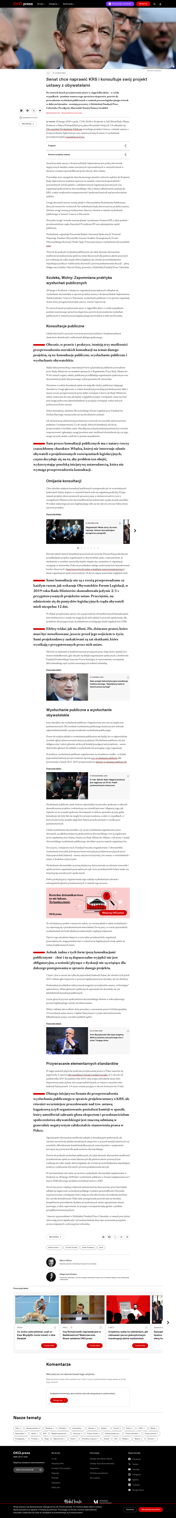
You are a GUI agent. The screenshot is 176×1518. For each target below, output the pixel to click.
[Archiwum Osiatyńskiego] (103, 1502)
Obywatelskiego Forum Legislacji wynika (87, 1075)
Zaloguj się (57, 1400)
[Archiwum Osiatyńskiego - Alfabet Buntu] (73, 1502)
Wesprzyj (143, 4)
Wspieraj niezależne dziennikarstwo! (29, 1462)
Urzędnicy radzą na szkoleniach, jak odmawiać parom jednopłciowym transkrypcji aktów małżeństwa (128, 1335)
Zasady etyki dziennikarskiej (102, 1463)
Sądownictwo (159, 1327)
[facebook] (109, 1236)
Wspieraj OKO (58, 1463)
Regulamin (94, 1468)
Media (20, 1327)
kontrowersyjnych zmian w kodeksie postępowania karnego (95, 569)
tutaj (48, 246)
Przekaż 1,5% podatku (61, 1468)
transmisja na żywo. (75, 137)
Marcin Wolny (66, 1260)
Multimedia (68, 4)
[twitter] (115, 1236)
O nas (54, 1459)
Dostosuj (130, 1509)
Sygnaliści (56, 1483)
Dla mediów (95, 1478)
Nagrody (55, 1473)
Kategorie (53, 4)
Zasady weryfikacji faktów (101, 1459)
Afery (65, 1327)
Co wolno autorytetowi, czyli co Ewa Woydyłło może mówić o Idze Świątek (36, 1335)
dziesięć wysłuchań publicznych (111, 762)
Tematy (40, 4)
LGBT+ (111, 1327)
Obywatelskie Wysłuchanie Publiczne (64, 129)
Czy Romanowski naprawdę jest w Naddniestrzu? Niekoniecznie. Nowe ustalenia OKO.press (82, 1335)
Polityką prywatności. (48, 1510)
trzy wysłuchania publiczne (104, 758)
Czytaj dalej (49, 1345)
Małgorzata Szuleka (68, 1274)
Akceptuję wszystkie (151, 1509)
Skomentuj (26, 124)
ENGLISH (56, 1487)
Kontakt (55, 1478)
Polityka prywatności (99, 1473)
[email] (121, 1236)
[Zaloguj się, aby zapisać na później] (55, 1328)
